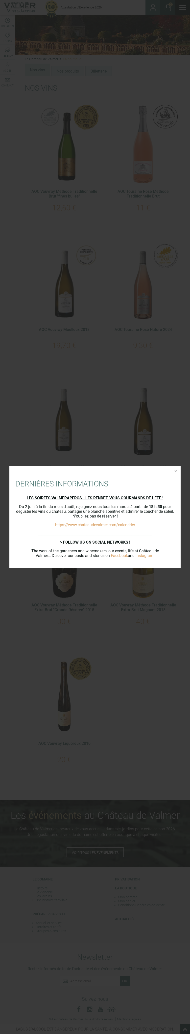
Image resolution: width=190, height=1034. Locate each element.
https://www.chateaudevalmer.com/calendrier (95, 524)
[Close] (175, 471)
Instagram (144, 555)
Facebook (119, 555)
